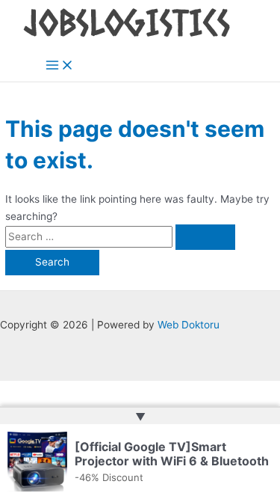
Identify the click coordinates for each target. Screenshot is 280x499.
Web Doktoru (189, 325)
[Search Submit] (205, 237)
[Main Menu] (60, 66)
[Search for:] (120, 236)
